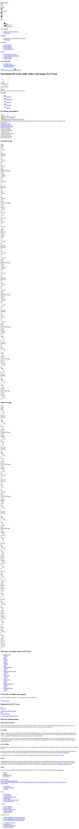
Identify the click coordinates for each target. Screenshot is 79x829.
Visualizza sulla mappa (8, 70)
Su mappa (3, 92)
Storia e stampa (7, 46)
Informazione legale (8, 66)
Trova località (5, 701)
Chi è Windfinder (8, 47)
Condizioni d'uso (8, 64)
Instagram (22, 818)
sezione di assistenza (64, 752)
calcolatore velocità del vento (64, 764)
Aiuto (7, 24)
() (6, 125)
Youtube (22, 820)
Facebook (18, 70)
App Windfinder (8, 45)
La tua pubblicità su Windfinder (11, 55)
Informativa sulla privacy (10, 65)
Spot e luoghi (7, 33)
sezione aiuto (60, 770)
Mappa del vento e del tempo (11, 31)
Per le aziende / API (8, 49)
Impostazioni (9, 26)
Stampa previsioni (7, 119)
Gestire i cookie (7, 58)
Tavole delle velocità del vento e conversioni (14, 38)
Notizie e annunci (8, 57)
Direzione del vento (5, 123)
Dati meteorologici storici (10, 54)
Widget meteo (7, 39)
